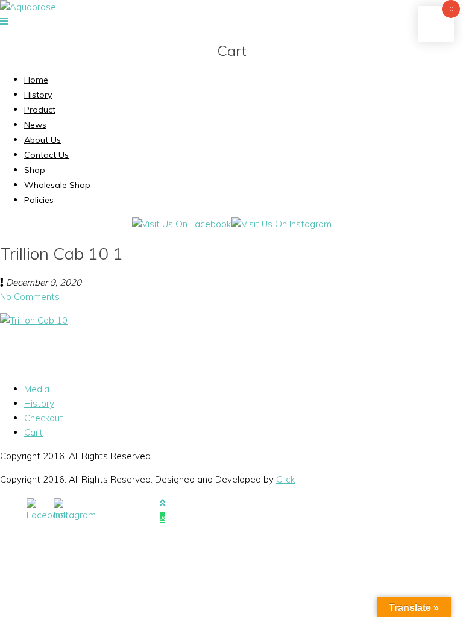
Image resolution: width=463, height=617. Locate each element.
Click (285, 479)
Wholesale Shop (57, 185)
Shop (34, 169)
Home (36, 79)
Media (36, 389)
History (38, 94)
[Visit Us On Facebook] (181, 224)
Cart (33, 432)
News (35, 124)
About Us (42, 139)
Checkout (43, 418)
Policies (39, 200)
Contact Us (46, 154)
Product (39, 109)
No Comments (30, 296)
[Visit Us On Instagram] (281, 224)
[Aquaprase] (28, 7)
